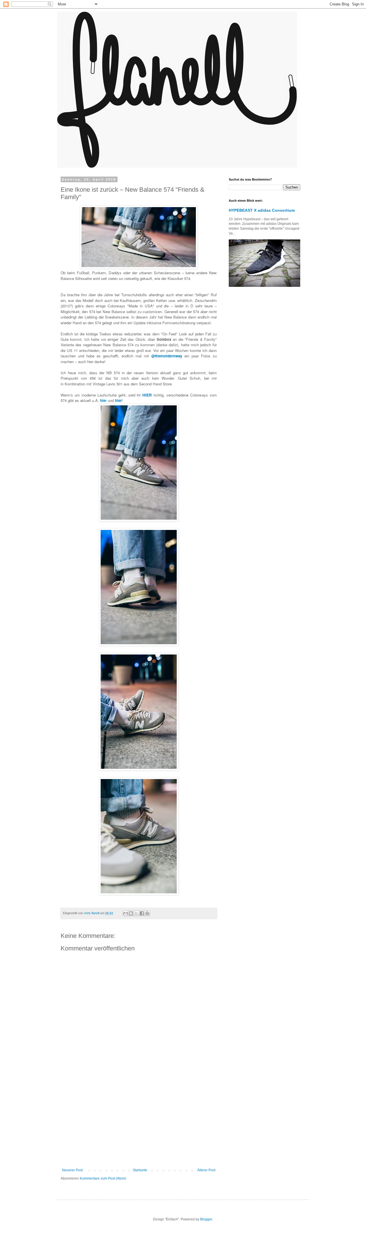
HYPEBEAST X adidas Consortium (262, 210)
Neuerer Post (72, 1170)
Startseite (140, 1170)
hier (118, 400)
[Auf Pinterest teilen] (147, 913)
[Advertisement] (139, 1121)
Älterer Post (206, 1170)
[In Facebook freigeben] (142, 913)
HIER (147, 395)
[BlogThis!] (131, 913)
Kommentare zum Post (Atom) (103, 1178)
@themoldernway (166, 356)
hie (103, 400)
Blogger (206, 1219)
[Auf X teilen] (136, 913)
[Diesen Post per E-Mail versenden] (125, 913)
